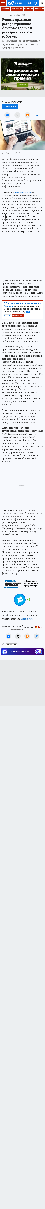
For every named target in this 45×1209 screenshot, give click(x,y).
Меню (3, 3)
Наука (4, 15)
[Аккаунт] (42, 3)
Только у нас (17, 9)
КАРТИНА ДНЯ (12, 644)
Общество (7, 315)
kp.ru (40, 627)
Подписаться (10, 106)
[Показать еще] (38, 115)
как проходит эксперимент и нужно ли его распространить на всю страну (22, 307)
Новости (6, 9)
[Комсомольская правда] (14, 3)
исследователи (22, 192)
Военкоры (28, 9)
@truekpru (27, 619)
